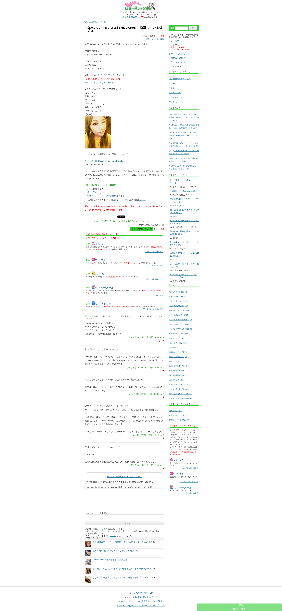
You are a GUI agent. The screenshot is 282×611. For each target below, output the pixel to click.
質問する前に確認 (177, 58)
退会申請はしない (95, 192)
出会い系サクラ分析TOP (141, 593)
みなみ (102, 82)
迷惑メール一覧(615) (176, 371)
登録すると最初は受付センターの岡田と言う (184, 232)
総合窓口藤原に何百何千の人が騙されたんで (184, 211)
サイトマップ (175, 66)
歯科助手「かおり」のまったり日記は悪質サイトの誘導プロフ (122, 568)
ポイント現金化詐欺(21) (178, 357)
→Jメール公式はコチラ (154, 279)
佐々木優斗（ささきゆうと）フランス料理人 (113, 551)
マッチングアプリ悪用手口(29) (180, 329)
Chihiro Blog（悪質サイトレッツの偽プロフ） (114, 560)
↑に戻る (239, 605)
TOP (85, 22)
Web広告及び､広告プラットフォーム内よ (184, 200)
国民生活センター (175, 411)
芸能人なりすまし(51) (177, 338)
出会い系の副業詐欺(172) (178, 306)
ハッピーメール (175, 93)
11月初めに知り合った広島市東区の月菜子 (184, 254)
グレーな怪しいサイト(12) (178, 301)
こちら (142, 200)
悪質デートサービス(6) (177, 361)
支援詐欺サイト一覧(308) (178, 334)
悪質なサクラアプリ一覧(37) (179, 310)
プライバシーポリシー (179, 62)
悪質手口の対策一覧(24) (178, 366)
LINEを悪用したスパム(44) (179, 324)
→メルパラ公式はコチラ (154, 252)
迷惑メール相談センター (178, 415)
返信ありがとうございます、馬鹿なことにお (184, 243)
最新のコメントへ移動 (154, 39)
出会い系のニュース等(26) (178, 384)
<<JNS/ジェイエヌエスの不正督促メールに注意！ (141, 601)
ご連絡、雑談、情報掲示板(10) (180, 398)
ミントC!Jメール (175, 97)
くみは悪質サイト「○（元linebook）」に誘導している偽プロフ (122, 542)
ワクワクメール (175, 88)
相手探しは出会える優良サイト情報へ (124, 477)
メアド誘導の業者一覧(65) (178, 315)
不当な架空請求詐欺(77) (178, 375)
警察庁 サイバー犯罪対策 (179, 420)
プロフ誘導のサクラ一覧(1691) (180, 394)
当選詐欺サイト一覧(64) (178, 352)
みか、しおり (91, 82)
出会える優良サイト (131, 17)
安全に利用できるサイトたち (180, 79)
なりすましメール (95, 196)
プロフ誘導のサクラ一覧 (97, 22)
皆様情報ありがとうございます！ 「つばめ (183, 275)
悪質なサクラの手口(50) (178, 292)
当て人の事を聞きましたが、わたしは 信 (184, 265)
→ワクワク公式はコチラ (154, 265)
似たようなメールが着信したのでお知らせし (184, 222)
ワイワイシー (174, 102)
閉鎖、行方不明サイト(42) (178, 343)
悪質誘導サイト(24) (176, 347)
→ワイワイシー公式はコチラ (152, 309)
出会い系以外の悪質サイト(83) (180, 320)
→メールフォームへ (178, 41)
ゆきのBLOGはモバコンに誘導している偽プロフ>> (141, 605)
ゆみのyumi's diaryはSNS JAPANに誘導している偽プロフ (125, 29)
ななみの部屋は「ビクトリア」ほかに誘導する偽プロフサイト (122, 577)
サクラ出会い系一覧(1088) (179, 389)
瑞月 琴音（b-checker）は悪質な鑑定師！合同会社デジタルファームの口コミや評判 (184, 117)
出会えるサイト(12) (176, 380)
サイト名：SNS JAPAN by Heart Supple (104, 161)
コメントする (239, 609)
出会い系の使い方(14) (177, 296)
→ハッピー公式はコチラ (154, 295)
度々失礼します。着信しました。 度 (183, 181)
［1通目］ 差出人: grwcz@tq (183, 191)
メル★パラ (173, 83)
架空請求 (110, 196)
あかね (111, 82)
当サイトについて (177, 54)
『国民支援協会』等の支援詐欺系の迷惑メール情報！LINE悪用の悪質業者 (183, 135)
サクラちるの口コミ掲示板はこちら (141, 597)
